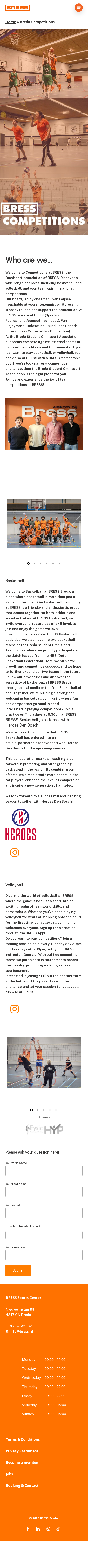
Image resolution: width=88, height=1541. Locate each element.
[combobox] (44, 1235)
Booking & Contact (22, 1485)
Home (10, 22)
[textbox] (8, 1235)
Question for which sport (22, 1226)
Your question (15, 1247)
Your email (12, 1205)
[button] (79, 8)
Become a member (22, 1462)
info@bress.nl (21, 1331)
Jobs (9, 1474)
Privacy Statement (22, 1451)
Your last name (15, 1184)
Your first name (16, 1163)
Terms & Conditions (23, 1439)
